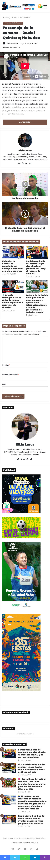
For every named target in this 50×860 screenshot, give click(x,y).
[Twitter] (26, 163)
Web (4, 384)
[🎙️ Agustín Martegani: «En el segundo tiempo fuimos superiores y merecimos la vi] (13, 286)
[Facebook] (23, 163)
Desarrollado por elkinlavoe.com (25, 843)
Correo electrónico (10, 375)
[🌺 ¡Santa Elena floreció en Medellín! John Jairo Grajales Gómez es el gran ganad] (9, 782)
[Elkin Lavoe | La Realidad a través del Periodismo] (25, 6)
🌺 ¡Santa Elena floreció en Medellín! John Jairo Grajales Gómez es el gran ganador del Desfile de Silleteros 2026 (32, 784)
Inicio (6, 18)
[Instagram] (28, 459)
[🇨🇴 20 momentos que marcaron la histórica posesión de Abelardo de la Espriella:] (9, 800)
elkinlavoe (10, 44)
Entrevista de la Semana (21, 18)
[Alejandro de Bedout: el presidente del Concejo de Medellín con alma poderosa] (13, 252)
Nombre (6, 365)
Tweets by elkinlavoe (25, 734)
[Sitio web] (19, 163)
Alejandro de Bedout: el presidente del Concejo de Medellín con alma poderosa (12, 266)
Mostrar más (24, 122)
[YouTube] (25, 459)
